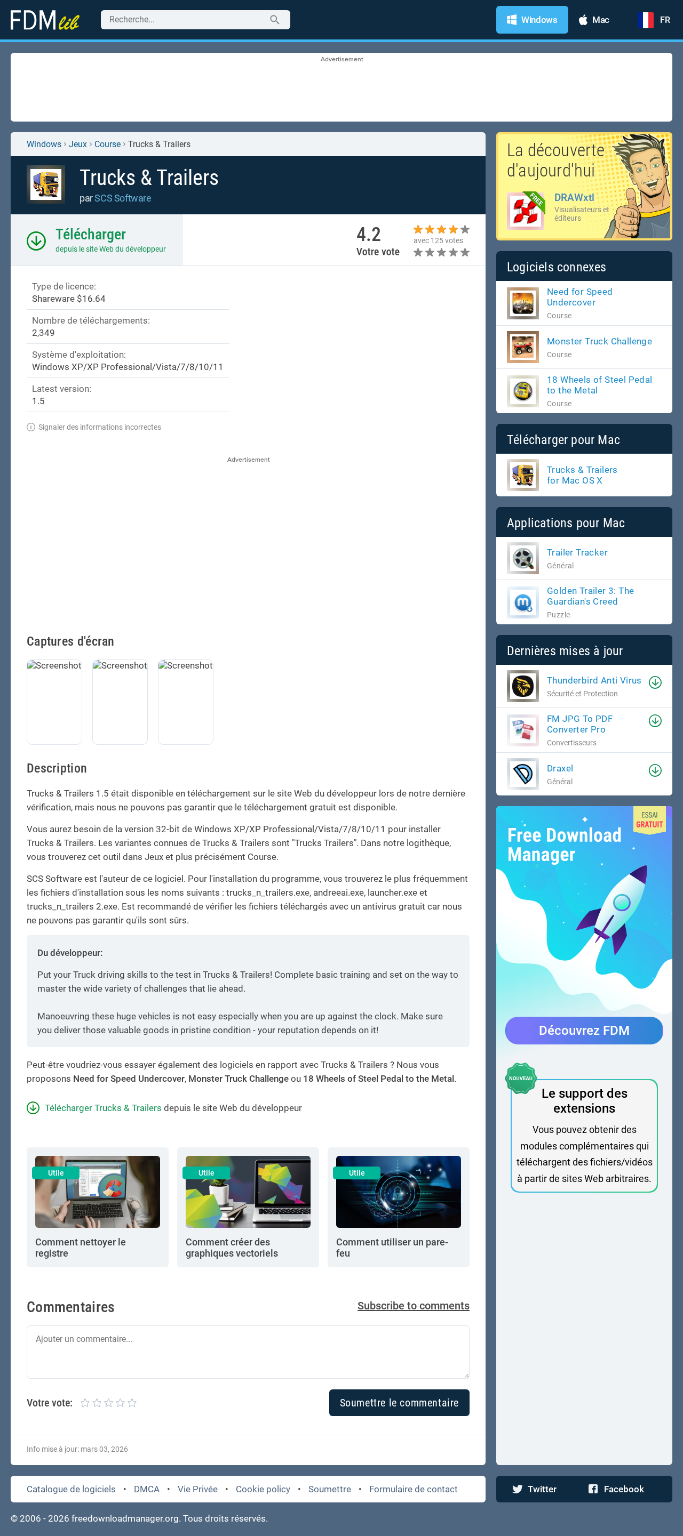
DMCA (147, 1489)
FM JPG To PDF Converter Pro (580, 724)
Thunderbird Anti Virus (594, 680)
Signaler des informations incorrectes (99, 427)
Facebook (624, 1489)
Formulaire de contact (413, 1489)
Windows (44, 144)
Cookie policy (263, 1489)
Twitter (542, 1489)
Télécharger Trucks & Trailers (103, 1108)
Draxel (560, 768)
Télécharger (90, 234)
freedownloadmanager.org (125, 1518)
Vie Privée (198, 1489)
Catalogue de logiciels (71, 1489)
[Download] (655, 682)
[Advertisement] (341, 88)
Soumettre (329, 1489)
